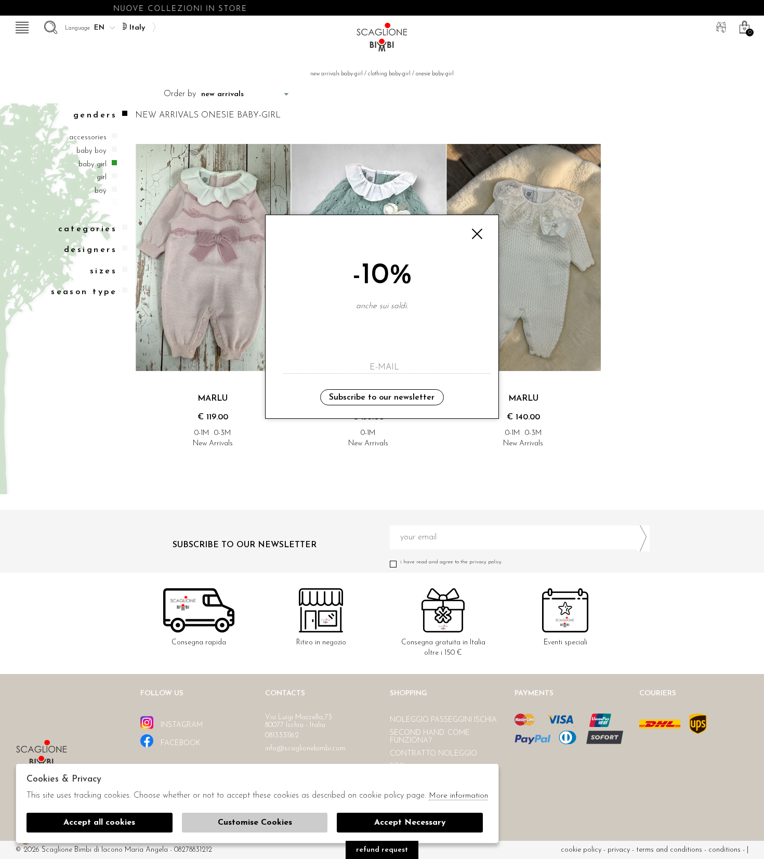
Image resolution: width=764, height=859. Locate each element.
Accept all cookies (99, 822)
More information (458, 796)
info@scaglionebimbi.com (305, 748)
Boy (101, 191)
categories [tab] (87, 230)
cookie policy (581, 850)
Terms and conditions (669, 850)
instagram (181, 725)
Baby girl (92, 164)
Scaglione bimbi (382, 40)
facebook (180, 743)
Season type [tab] (84, 292)
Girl (102, 177)
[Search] (49, 26)
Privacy (619, 850)
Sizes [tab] (103, 271)
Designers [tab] (90, 250)
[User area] (720, 26)
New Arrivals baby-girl (336, 74)
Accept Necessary (410, 822)
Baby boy (91, 151)
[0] (743, 26)
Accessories (88, 138)
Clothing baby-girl (389, 74)
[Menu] (21, 26)
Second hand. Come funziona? (430, 737)
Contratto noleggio (433, 754)
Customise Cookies (255, 822)
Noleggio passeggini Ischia (443, 720)
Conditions (724, 850)
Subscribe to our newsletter (381, 397)
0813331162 (282, 735)
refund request (382, 850)
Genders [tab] (95, 115)
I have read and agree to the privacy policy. (451, 562)
